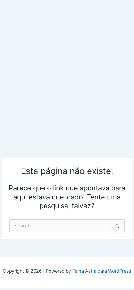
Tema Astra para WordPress (101, 271)
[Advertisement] (67, 70)
